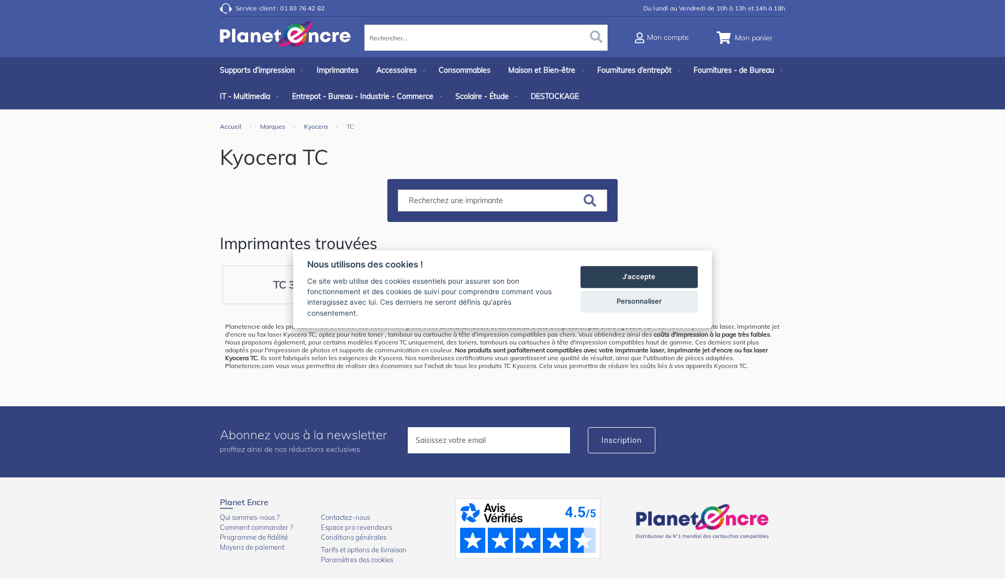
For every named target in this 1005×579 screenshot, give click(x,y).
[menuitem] (259, 70)
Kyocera (316, 126)
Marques (273, 126)
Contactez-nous (345, 517)
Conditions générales (353, 537)
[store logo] (285, 39)
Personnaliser (639, 301)
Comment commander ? (256, 527)
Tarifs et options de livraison (364, 549)
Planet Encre (704, 520)
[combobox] (486, 38)
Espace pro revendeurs (356, 527)
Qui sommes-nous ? (250, 517)
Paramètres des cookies (357, 559)
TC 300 (290, 284)
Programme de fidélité (254, 537)
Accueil (231, 126)
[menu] (502, 83)
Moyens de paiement (252, 547)
